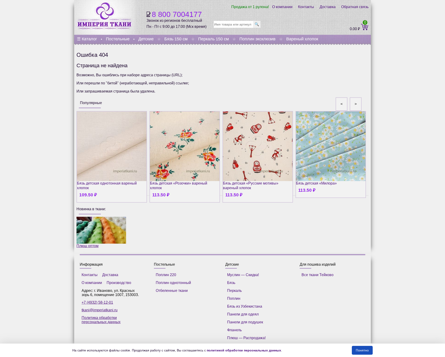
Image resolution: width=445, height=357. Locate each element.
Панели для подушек (245, 322)
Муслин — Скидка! (243, 275)
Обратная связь (355, 7)
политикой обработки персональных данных (244, 350)
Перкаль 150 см (213, 39)
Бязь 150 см (176, 39)
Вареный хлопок (302, 39)
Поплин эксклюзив (257, 39)
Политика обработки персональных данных (101, 320)
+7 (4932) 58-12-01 (97, 302)
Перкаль (234, 291)
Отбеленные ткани (172, 291)
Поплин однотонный (173, 283)
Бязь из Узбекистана (244, 306)
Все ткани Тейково (318, 275)
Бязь (231, 283)
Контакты (306, 7)
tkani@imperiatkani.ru (100, 310)
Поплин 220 (166, 275)
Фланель (234, 330)
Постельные (118, 39)
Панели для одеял (243, 314)
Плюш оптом (87, 246)
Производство (119, 283)
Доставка (328, 7)
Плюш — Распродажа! (246, 338)
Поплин (233, 298)
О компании (282, 7)
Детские (146, 39)
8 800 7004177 (177, 14)
